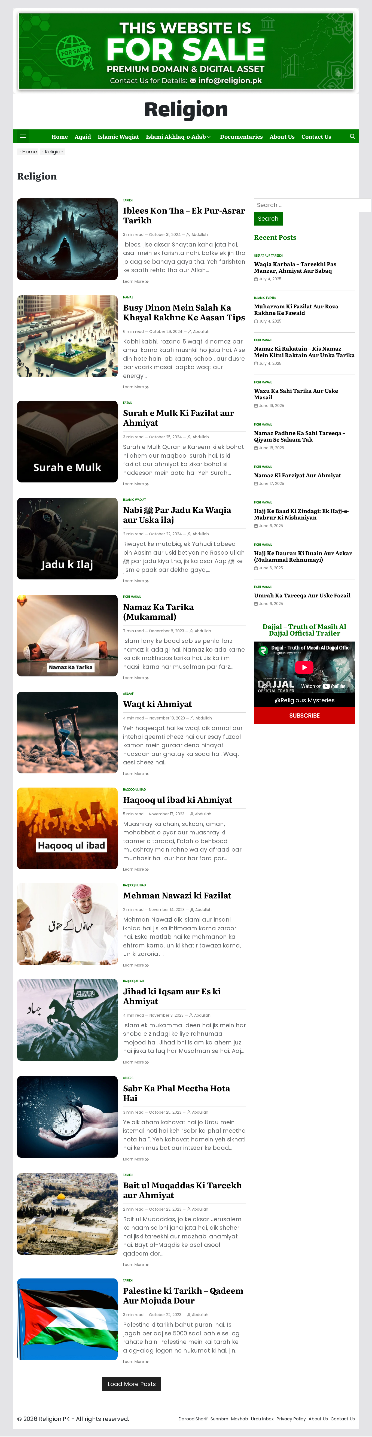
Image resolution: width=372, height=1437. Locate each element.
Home (59, 136)
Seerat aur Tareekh (268, 256)
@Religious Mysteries (305, 700)
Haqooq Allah (133, 981)
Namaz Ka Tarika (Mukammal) (158, 611)
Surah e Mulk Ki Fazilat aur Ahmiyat (178, 417)
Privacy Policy (291, 1419)
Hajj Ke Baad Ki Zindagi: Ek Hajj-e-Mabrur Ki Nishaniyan (301, 513)
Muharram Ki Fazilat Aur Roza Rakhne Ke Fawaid (296, 309)
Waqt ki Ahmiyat (157, 703)
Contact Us (316, 136)
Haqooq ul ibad (134, 790)
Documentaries (241, 136)
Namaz (128, 297)
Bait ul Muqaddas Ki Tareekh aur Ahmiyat (182, 1190)
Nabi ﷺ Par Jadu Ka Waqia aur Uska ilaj (177, 514)
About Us (282, 136)
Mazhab (239, 1419)
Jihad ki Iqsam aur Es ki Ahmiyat (172, 996)
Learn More (136, 281)
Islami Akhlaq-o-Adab (176, 136)
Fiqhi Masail (132, 597)
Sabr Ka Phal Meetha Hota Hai (176, 1093)
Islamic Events (265, 298)
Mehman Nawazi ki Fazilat (177, 895)
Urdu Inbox (262, 1419)
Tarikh (128, 200)
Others (128, 1078)
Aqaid (83, 136)
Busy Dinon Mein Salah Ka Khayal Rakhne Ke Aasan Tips (184, 312)
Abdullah (199, 234)
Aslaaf (128, 694)
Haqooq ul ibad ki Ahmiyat (177, 799)
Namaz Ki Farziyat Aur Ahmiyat (297, 475)
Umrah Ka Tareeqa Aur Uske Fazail (302, 595)
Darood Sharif (193, 1419)
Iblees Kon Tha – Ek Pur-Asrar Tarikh (184, 215)
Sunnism (219, 1419)
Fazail (127, 403)
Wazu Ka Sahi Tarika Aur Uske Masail (296, 393)
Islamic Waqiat (118, 136)
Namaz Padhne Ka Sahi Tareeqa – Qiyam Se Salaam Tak (299, 436)
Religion (186, 111)
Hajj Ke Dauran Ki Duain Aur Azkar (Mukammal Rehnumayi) (303, 556)
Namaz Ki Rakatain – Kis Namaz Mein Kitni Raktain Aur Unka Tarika (304, 351)
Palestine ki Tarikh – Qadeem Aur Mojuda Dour (183, 1295)
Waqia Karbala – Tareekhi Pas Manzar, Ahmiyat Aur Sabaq (295, 267)
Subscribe (304, 715)
